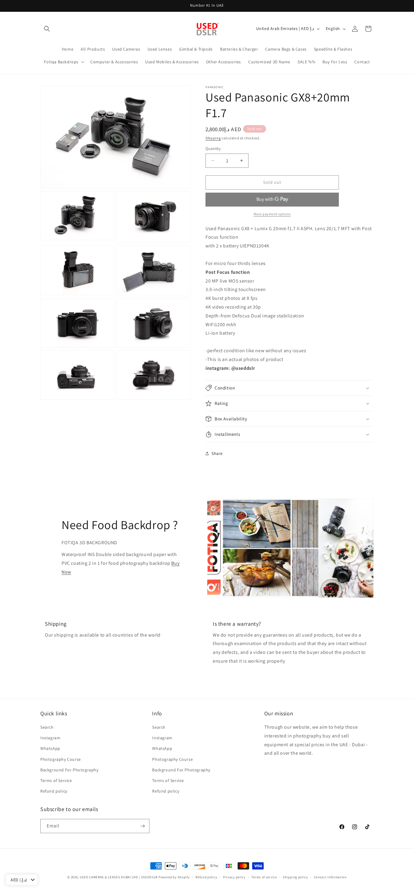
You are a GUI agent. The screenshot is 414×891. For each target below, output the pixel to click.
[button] (47, 28)
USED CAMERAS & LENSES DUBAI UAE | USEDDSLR (119, 877)
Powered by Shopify (174, 877)
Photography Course (60, 759)
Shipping (213, 138)
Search (47, 727)
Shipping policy (295, 877)
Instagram (50, 737)
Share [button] (217, 453)
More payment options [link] (272, 214)
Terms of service (264, 877)
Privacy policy (234, 877)
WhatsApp (50, 748)
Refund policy (53, 791)
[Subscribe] (142, 826)
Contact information (330, 877)
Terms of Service (56, 780)
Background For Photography (69, 770)
